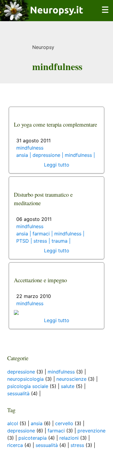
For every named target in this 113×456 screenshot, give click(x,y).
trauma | (61, 241)
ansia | (24, 155)
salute (67, 386)
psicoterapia (32, 438)
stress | (42, 241)
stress (77, 445)
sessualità (18, 393)
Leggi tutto (56, 165)
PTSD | (24, 241)
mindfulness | (80, 155)
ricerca (15, 445)
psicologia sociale (27, 386)
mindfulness (29, 148)
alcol (12, 423)
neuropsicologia (25, 379)
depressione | (49, 155)
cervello (64, 423)
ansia (36, 423)
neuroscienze (71, 379)
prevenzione (91, 431)
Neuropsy (43, 47)
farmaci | (43, 234)
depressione (21, 372)
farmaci (56, 431)
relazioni (69, 438)
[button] (105, 13)
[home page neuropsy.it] (42, 18)
